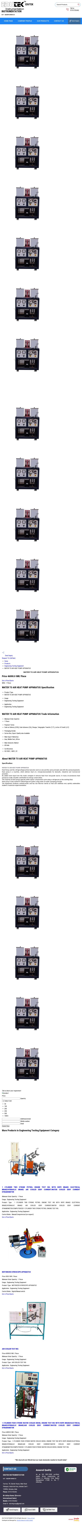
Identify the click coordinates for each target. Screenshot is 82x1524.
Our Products (43, 21)
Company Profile (25, 21)
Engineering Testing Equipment (14, 666)
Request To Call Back (8, 658)
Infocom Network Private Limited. (25, 1520)
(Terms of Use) (31, 1518)
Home (6, 661)
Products (7, 663)
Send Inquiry (75, 21)
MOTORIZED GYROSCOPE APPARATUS (16, 1272)
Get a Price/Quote (8, 681)
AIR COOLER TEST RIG (10, 1349)
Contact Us (59, 21)
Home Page (8, 21)
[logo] (14, 9)
